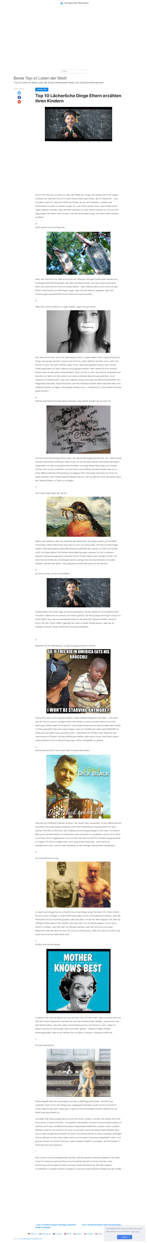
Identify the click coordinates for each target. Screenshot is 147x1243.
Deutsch (33, 1234)
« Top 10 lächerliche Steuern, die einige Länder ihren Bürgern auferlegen (55, 1226)
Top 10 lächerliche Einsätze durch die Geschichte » (102, 1225)
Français (89, 1234)
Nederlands (46, 1234)
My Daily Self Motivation (76, 3)
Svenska (58, 1234)
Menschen (42, 89)
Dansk (99, 1234)
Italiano (79, 1234)
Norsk (69, 1234)
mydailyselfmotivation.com (31, 1239)
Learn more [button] (135, 1231)
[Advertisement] (73, 24)
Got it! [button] (124, 1237)
